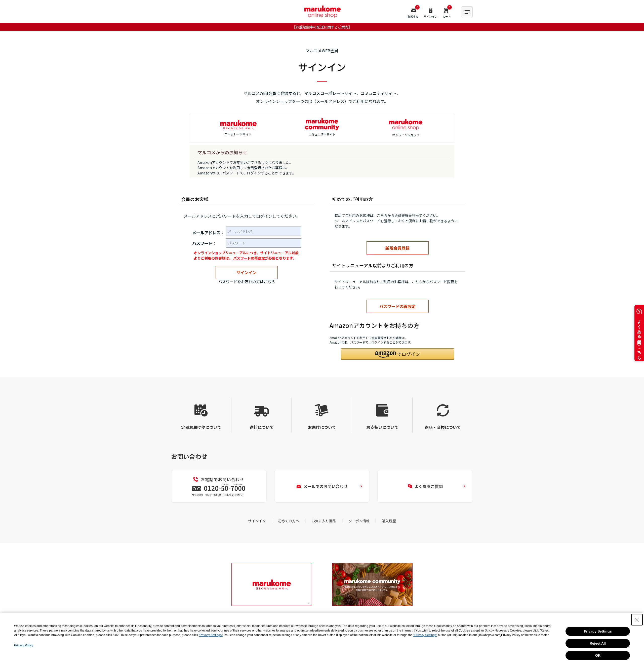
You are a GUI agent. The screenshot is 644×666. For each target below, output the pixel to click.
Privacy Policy (23, 645)
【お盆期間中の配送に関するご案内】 (322, 26)
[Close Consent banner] (636, 619)
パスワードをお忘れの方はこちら (246, 281)
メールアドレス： (208, 233)
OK (597, 655)
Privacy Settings (598, 631)
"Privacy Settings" (211, 635)
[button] (397, 354)
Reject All (598, 643)
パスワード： (204, 243)
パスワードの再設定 (249, 258)
